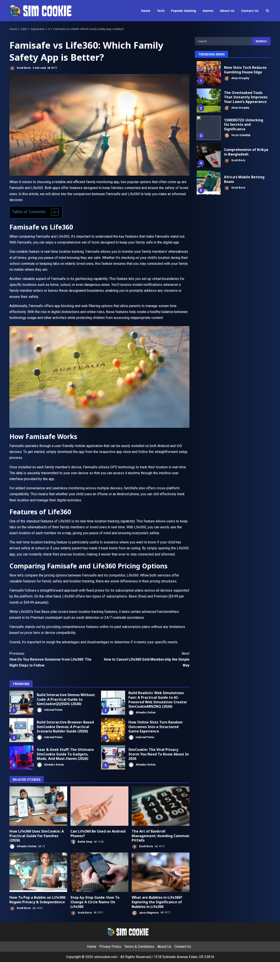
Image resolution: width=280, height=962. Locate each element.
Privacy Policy (110, 946)
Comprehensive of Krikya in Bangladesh (209, 155)
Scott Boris (23, 67)
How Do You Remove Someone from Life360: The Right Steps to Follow (50, 659)
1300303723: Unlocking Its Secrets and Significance (209, 128)
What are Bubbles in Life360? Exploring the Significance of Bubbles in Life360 (160, 872)
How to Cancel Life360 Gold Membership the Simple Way (146, 659)
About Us (227, 11)
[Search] (267, 10)
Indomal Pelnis (53, 709)
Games (208, 11)
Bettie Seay (84, 841)
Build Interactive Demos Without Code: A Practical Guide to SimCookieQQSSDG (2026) (21, 703)
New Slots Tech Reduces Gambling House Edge (209, 73)
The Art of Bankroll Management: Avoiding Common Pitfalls (160, 806)
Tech (160, 11)
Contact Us (250, 11)
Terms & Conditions (139, 946)
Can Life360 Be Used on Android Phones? (99, 806)
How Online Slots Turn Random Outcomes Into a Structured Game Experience (113, 730)
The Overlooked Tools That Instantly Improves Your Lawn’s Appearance (209, 100)
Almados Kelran (145, 712)
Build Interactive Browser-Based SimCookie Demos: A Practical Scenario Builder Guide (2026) (21, 730)
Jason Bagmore (148, 912)
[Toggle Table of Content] (53, 212)
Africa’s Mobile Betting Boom (209, 183)
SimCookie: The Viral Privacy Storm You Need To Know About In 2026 (113, 757)
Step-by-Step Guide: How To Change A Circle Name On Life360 (99, 872)
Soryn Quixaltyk (240, 135)
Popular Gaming (183, 11)
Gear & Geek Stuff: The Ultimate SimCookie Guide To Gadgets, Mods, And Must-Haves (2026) (21, 757)
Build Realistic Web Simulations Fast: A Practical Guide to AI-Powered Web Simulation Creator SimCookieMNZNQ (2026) (113, 703)
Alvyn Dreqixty (240, 78)
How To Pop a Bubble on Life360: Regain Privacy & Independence (38, 872)
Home (145, 11)
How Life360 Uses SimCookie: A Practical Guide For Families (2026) (38, 806)
